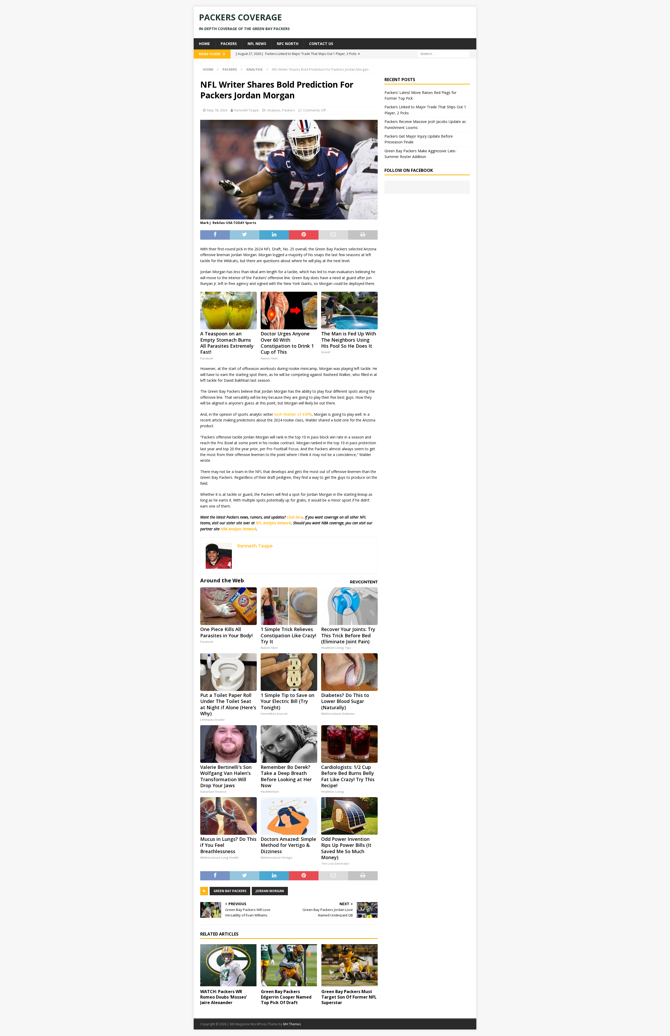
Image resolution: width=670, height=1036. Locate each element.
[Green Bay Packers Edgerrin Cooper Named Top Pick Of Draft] (289, 965)
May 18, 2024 (217, 110)
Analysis (274, 110)
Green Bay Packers (230, 891)
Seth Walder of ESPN (293, 414)
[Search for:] (443, 53)
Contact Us (321, 43)
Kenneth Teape (246, 110)
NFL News (257, 43)
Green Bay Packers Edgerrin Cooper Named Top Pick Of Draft (286, 997)
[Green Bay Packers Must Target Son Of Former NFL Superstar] (349, 965)
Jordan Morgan (270, 891)
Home (204, 43)
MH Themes (292, 1024)
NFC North (287, 43)
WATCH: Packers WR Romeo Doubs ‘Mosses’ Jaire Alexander (223, 997)
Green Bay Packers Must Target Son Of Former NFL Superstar (349, 997)
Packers (229, 43)
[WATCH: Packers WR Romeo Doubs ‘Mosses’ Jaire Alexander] (228, 965)
